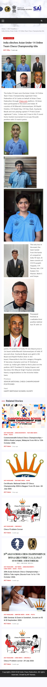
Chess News (8, 568)
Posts (11, 434)
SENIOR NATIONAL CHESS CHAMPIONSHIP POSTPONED (21, 381)
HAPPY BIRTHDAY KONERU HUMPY (18, 390)
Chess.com (23, 101)
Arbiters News (20, 614)
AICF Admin (7, 446)
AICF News (18, 567)
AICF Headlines (8, 38)
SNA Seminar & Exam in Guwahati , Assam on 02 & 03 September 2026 (23, 598)
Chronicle (18, 526)
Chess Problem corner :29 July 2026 (23, 641)
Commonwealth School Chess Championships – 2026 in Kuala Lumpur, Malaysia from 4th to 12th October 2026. (23, 416)
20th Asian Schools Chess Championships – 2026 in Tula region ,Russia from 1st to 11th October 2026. (23, 550)
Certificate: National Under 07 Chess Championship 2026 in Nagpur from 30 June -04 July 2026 (23, 464)
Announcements (20, 432)
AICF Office (6, 50)
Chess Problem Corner (23, 510)
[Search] (41, 21)
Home (6, 434)
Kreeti (22, 675)
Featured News (32, 432)
